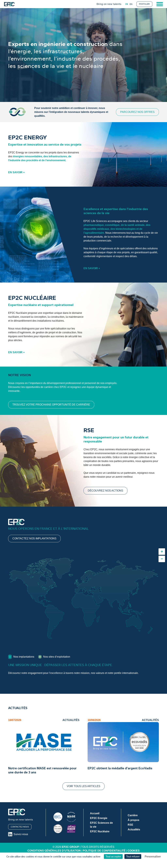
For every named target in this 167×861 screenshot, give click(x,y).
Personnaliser (153, 856)
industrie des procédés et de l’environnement (37, 160)
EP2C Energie (98, 818)
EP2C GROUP (70, 847)
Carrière (133, 815)
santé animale (135, 225)
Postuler (144, 4)
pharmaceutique (94, 225)
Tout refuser (133, 856)
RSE (130, 824)
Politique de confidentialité (104, 850)
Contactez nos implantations (34, 538)
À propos (133, 820)
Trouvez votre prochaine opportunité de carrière (51, 404)
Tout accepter (113, 856)
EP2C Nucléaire (99, 831)
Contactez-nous (20, 827)
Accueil (94, 813)
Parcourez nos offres (137, 112)
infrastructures (58, 156)
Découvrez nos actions (105, 490)
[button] (162, 551)
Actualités (134, 829)
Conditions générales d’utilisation (54, 850)
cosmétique (112, 225)
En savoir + (16, 172)
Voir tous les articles (83, 786)
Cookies (134, 850)
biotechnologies (126, 229)
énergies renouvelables (27, 156)
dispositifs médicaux (96, 229)
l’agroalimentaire (94, 232)
